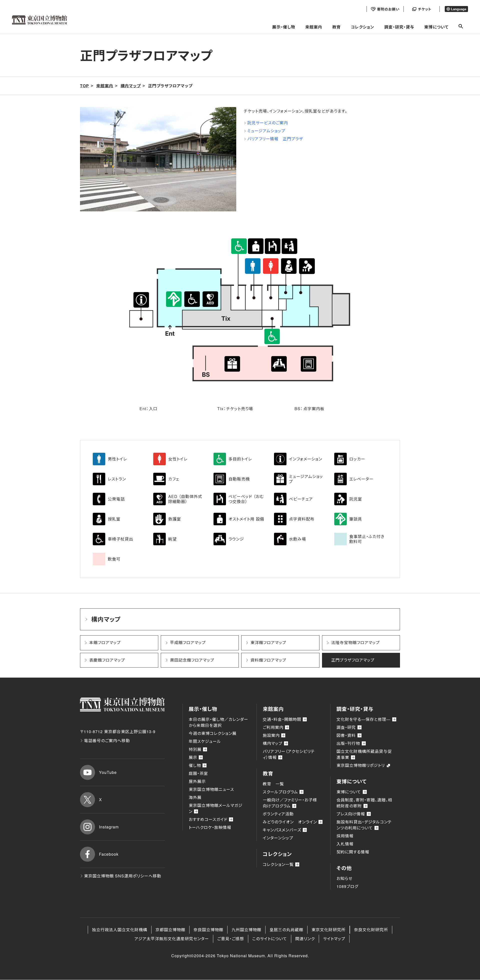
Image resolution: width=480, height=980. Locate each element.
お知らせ (344, 878)
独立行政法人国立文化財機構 (119, 929)
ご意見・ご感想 (230, 938)
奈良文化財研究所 (371, 929)
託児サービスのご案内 (267, 123)
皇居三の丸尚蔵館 (286, 929)
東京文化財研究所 (329, 929)
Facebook (108, 854)
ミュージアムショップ (266, 131)
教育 (336, 27)
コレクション (362, 27)
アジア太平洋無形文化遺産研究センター (171, 938)
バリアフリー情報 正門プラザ (275, 139)
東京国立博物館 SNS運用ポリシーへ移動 (122, 876)
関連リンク (305, 938)
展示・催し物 (283, 27)
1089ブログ (347, 886)
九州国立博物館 (246, 929)
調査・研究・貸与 (399, 27)
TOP (84, 86)
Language (458, 9)
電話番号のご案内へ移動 (107, 740)
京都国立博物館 (170, 929)
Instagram (109, 827)
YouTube (108, 772)
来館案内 (313, 27)
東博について (436, 27)
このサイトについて (269, 938)
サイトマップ (334, 938)
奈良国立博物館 (208, 929)
